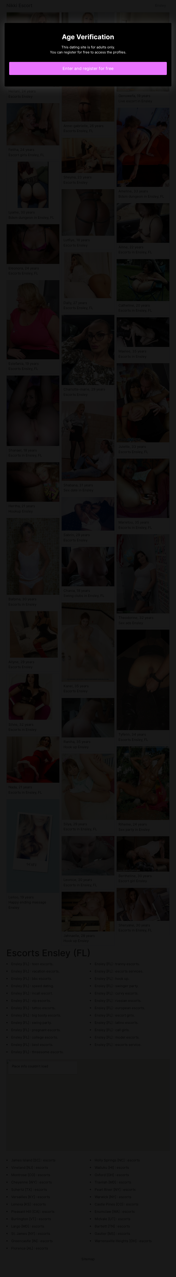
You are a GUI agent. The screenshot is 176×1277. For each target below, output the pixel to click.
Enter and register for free (88, 68)
